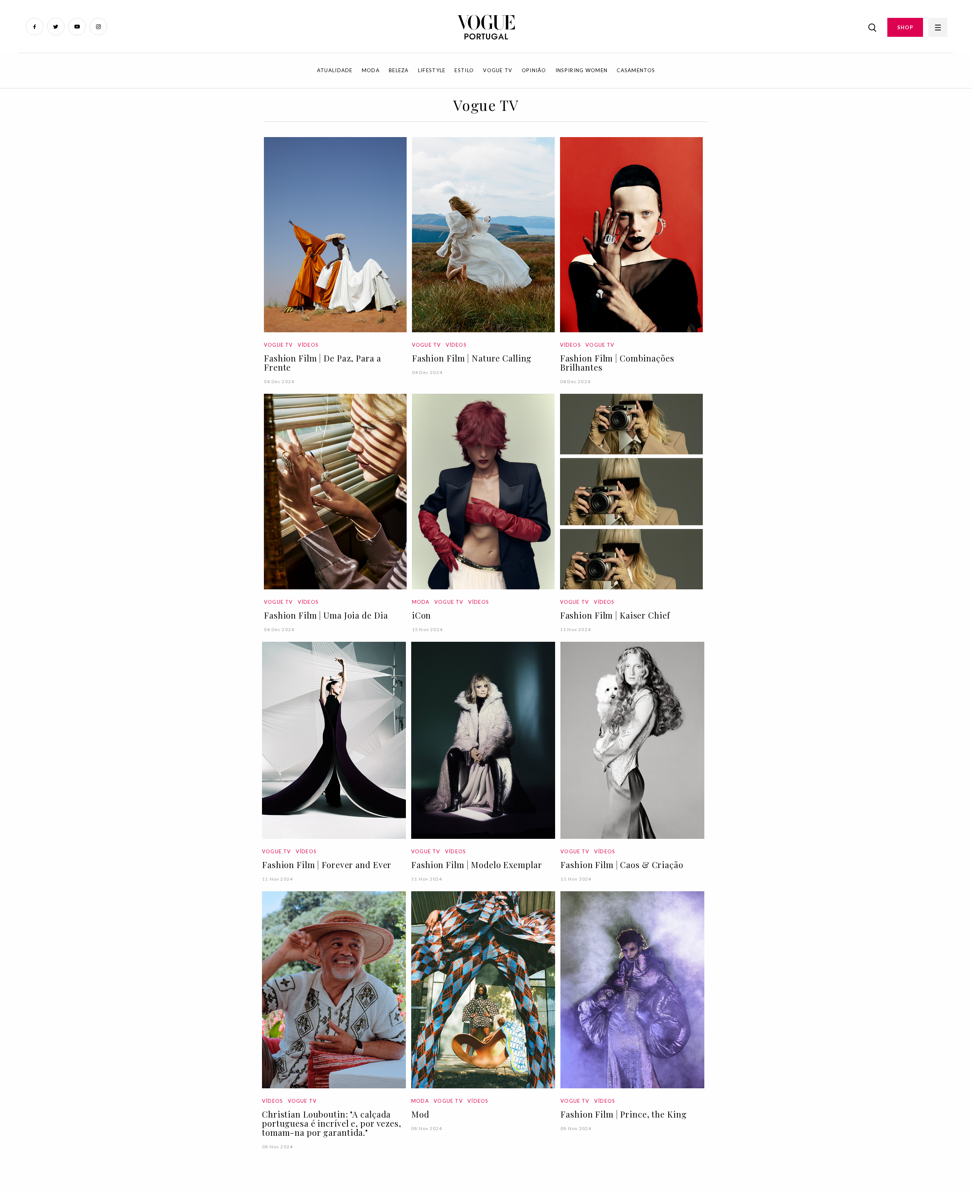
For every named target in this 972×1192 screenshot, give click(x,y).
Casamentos (636, 70)
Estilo (464, 70)
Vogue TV (497, 70)
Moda (371, 70)
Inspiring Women (581, 70)
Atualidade (335, 70)
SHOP (905, 27)
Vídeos (308, 345)
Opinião (534, 70)
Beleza (399, 70)
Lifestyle (432, 70)
